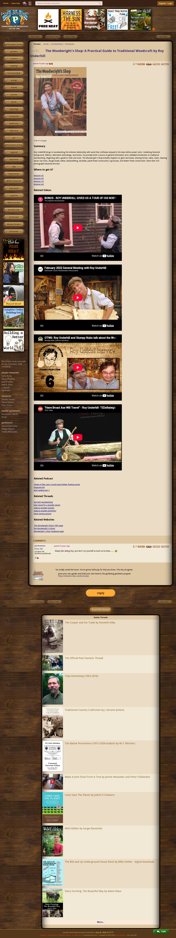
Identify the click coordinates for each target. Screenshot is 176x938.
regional (13, 152)
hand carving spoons (42, 514)
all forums (13, 231)
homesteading (14, 73)
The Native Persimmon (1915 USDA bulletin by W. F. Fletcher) (100, 743)
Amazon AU (39, 184)
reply (100, 593)
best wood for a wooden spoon (47, 505)
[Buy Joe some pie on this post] (149, 546)
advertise (53, 935)
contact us (43, 935)
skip (14, 167)
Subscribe (15, 3)
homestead (69, 44)
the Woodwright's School (44, 528)
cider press (14, 188)
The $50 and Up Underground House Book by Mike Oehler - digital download (109, 861)
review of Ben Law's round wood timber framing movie (57, 484)
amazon (44, 140)
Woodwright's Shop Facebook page (49, 531)
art (14, 138)
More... (100, 922)
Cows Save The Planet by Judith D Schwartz (90, 794)
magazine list (39, 487)
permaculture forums (13, 44)
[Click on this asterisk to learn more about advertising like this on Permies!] (153, 29)
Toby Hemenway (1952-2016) (81, 676)
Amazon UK (39, 178)
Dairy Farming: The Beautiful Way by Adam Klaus (93, 891)
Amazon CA (39, 181)
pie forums (14, 217)
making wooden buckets (44, 508)
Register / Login (165, 3)
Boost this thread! (100, 609)
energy (14, 80)
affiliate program (65, 935)
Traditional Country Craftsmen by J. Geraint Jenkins (94, 709)
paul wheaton (121, 935)
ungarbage (13, 109)
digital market (14, 203)
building (13, 66)
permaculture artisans (14, 145)
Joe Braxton (40, 546)
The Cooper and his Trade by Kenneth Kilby (90, 622)
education (13, 160)
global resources (14, 181)
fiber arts (14, 131)
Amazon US (39, 175)
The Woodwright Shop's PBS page (48, 525)
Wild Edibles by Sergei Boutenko (83, 828)
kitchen (14, 95)
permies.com (13, 210)
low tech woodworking (43, 502)
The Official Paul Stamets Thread (84, 658)
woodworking (56, 44)
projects (13, 196)
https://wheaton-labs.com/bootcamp (73, 576)
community (14, 116)
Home (5, 3)
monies (14, 87)
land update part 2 (42, 490)
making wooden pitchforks (45, 511)
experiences (14, 174)
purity (13, 102)
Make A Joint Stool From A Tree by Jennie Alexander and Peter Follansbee (107, 776)
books (46, 44)
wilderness (14, 123)
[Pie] (25, 3)
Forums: (37, 44)
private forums (13, 224)
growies (13, 52)
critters (13, 59)
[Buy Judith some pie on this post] (149, 64)
